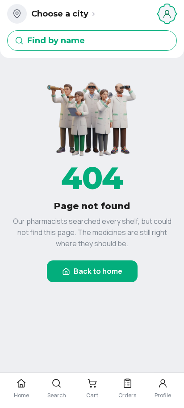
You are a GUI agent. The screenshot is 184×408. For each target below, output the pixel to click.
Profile (163, 395)
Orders (127, 395)
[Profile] (167, 14)
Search (56, 395)
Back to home (98, 271)
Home (21, 395)
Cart (92, 395)
